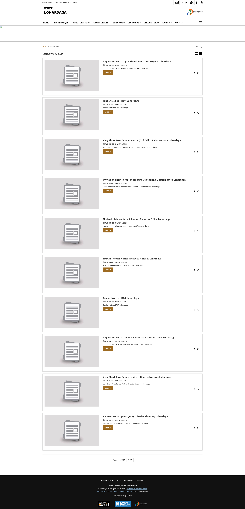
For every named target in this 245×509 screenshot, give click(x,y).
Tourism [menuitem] (166, 23)
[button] (201, 22)
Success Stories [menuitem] (100, 23)
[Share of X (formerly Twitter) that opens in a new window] (200, 47)
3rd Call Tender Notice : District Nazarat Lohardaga (132, 258)
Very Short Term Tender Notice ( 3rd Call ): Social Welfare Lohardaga (142, 140)
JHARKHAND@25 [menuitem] (61, 23)
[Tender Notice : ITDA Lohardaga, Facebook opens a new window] (194, 113)
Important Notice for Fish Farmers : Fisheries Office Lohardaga (139, 337)
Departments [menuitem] (150, 23)
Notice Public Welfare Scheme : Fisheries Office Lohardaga (136, 219)
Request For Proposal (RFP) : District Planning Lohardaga (135, 416)
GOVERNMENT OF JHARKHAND (65, 2)
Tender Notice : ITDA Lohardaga (121, 100)
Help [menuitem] (119, 480)
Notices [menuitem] (179, 23)
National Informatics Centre (137, 489)
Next (130, 460)
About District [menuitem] (80, 23)
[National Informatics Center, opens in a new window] (123, 504)
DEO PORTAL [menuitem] (133, 23)
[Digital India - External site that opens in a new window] (192, 17)
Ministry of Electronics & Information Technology (114, 491)
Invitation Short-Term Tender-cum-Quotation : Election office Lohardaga (144, 179)
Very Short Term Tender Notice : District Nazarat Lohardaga (137, 377)
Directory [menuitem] (118, 23)
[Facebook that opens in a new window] (197, 47)
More (107, 72)
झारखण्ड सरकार (47, 2)
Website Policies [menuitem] (107, 480)
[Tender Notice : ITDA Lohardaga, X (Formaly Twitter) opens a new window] (198, 113)
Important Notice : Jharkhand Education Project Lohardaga (137, 61)
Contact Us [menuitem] (128, 480)
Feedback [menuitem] (141, 480)
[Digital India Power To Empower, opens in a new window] (141, 504)
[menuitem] (177, 2)
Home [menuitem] (46, 23)
